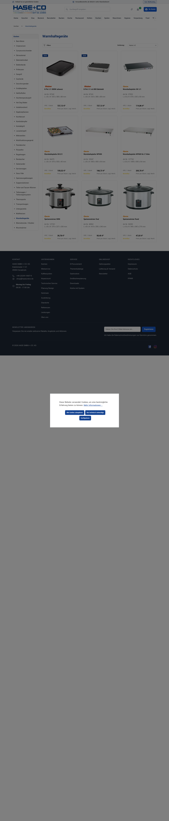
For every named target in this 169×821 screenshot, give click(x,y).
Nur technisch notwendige (95, 413)
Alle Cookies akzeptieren (75, 413)
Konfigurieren (85, 418)
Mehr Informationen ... (93, 405)
